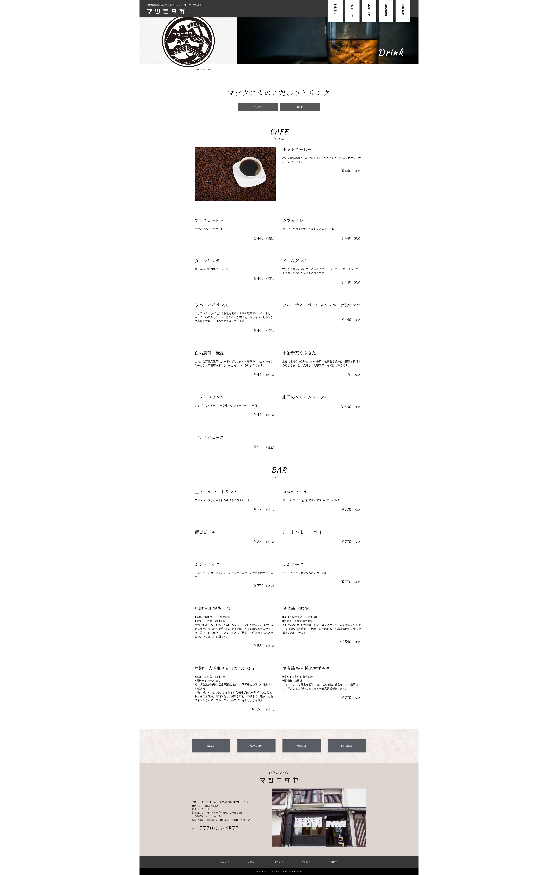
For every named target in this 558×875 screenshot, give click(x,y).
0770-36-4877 (219, 828)
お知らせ (306, 861)
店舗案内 (332, 861)
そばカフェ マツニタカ (275, 871)
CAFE (258, 107)
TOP (197, 69)
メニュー (252, 861)
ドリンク (279, 861)
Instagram (347, 746)
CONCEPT (256, 746)
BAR (300, 107)
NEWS (211, 746)
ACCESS (302, 746)
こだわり (225, 861)
